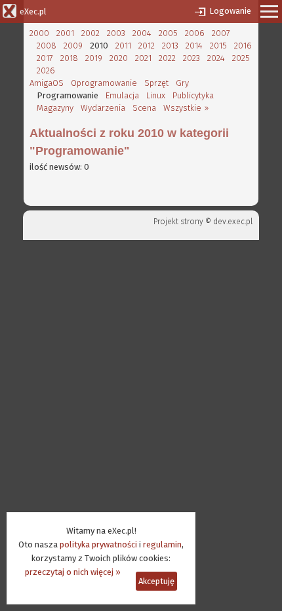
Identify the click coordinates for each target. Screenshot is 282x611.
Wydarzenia (103, 108)
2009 (73, 45)
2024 (216, 58)
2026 (46, 70)
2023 (191, 58)
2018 (69, 58)
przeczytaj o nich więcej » (73, 572)
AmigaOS (47, 83)
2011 (123, 45)
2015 (218, 45)
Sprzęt (156, 83)
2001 (65, 33)
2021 (143, 58)
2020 (119, 58)
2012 (146, 45)
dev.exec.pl (232, 221)
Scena (144, 108)
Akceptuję (156, 581)
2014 (194, 45)
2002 (90, 33)
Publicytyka (193, 95)
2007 (221, 33)
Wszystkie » (186, 108)
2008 (46, 45)
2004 (141, 33)
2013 (170, 45)
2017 (45, 58)
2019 (93, 58)
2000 (39, 33)
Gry (182, 83)
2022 (167, 58)
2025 (241, 58)
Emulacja (122, 95)
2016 (243, 45)
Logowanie (230, 11)
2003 (116, 33)
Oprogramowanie (104, 83)
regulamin (162, 544)
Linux (155, 95)
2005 (168, 33)
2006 (195, 33)
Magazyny (55, 108)
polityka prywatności (98, 544)
